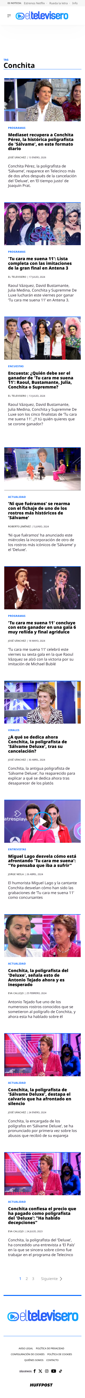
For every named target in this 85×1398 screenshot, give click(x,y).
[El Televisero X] (40, 1371)
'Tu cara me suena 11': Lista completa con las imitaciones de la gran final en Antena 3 (40, 263)
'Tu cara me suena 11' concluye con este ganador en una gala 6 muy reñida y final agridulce (42, 627)
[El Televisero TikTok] (60, 1371)
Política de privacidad (50, 1348)
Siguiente (49, 1278)
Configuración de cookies (28, 1354)
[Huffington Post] (41, 1385)
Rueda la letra (58, 3)
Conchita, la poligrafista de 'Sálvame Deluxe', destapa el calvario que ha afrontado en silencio (39, 1096)
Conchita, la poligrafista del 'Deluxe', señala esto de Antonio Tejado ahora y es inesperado (38, 977)
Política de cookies (59, 1354)
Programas (17, 128)
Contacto (52, 1360)
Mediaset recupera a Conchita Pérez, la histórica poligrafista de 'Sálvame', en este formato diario (40, 142)
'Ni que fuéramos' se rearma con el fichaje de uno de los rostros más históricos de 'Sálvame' (39, 510)
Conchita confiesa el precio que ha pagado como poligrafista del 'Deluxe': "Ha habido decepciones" (42, 1215)
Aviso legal (26, 1348)
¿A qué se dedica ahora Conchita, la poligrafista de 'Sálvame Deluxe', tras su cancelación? (37, 744)
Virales (13, 730)
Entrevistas (17, 849)
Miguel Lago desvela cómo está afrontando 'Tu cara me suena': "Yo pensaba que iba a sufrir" (42, 861)
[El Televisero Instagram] (46, 1371)
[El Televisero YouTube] (53, 1371)
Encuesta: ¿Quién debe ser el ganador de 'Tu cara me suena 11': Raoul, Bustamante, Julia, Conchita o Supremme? (40, 380)
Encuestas (16, 366)
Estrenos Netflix (35, 3)
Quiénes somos (33, 1360)
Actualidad (17, 497)
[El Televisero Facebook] (35, 1371)
